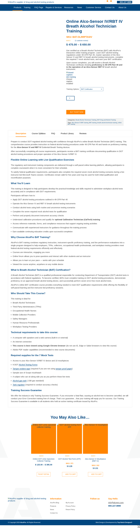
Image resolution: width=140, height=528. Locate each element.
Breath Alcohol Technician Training (86, 120)
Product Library (67, 133)
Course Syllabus (39, 133)
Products (17, 7)
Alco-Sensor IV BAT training (80, 122)
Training (27, 7)
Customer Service (93, 7)
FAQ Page (38, 7)
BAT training (92, 122)
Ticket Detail (43, 474)
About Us (122, 7)
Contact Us (109, 7)
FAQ (53, 133)
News (79, 7)
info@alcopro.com (116, 502)
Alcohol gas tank (20, 381)
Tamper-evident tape (21, 369)
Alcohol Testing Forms (28, 365)
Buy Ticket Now (76, 112)
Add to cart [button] (70, 474)
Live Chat (136, 524)
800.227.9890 (125, 2)
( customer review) (81, 40)
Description (21, 133)
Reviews (82, 133)
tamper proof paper (64, 369)
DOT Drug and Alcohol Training (106, 120)
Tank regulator (19, 385)
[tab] (21, 133)
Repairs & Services (54, 7)
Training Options (72, 89)
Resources (68, 7)
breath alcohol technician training (107, 122)
